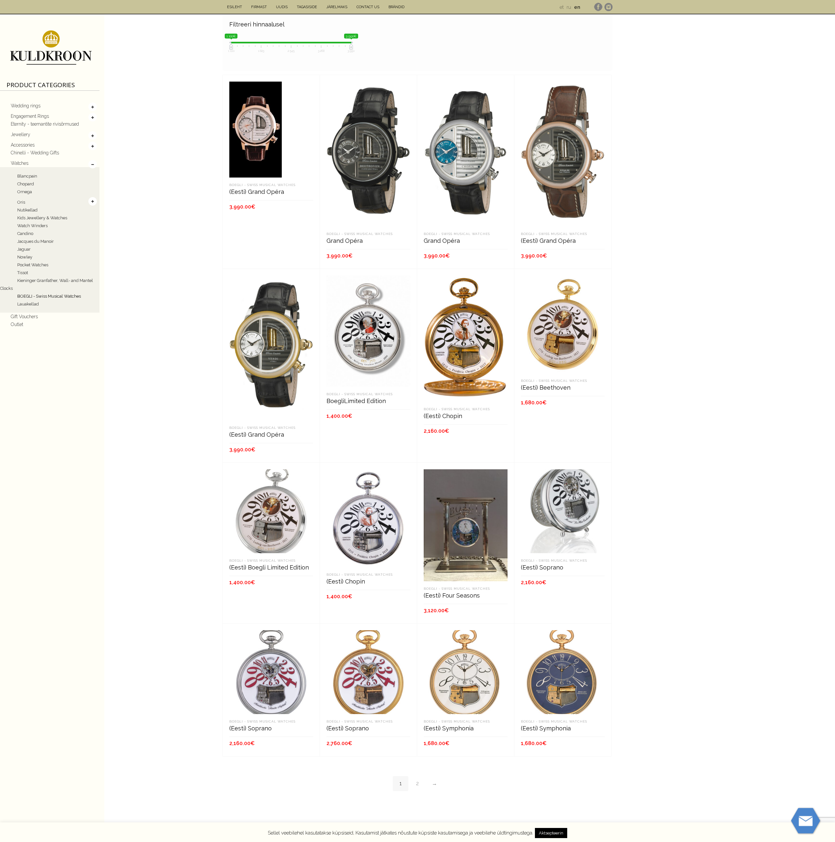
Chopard (25, 183)
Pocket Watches (32, 264)
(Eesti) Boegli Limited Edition (269, 567)
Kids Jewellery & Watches (42, 217)
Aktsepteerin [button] (551, 833)
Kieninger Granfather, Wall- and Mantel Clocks (46, 284)
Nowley (24, 257)
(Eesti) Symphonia (449, 728)
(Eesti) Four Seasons (452, 595)
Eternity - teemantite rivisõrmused (45, 124)
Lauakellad (28, 304)
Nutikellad (27, 210)
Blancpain (27, 176)
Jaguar (24, 249)
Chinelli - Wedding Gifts (35, 152)
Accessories (23, 145)
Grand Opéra (344, 240)
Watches (19, 163)
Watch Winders (32, 225)
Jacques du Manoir (35, 241)
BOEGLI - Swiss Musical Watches (49, 296)
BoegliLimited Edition (356, 401)
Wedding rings (25, 105)
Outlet (17, 324)
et (562, 7)
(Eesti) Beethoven (545, 387)
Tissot (22, 272)
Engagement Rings (30, 116)
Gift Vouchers (24, 316)
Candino (25, 233)
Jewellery (20, 134)
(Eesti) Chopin (443, 416)
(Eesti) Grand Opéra (256, 191)
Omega (24, 191)
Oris (21, 202)
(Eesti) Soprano (542, 567)
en (577, 7)
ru (569, 7)
